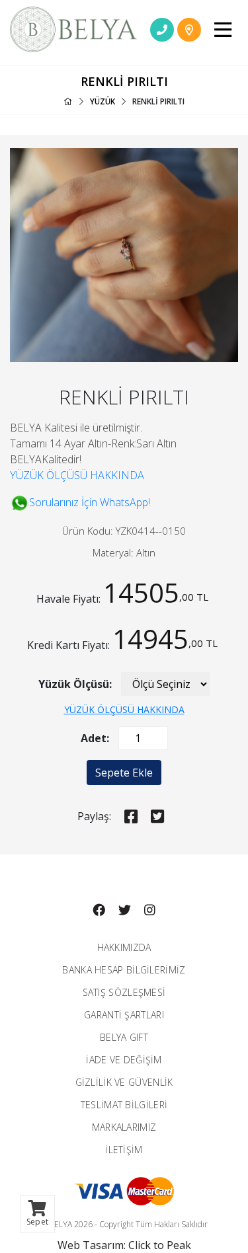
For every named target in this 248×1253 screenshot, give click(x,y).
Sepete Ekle (124, 772)
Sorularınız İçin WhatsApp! (89, 502)
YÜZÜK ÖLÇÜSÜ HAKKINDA (77, 475)
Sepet (37, 1221)
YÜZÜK (102, 101)
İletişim (123, 1149)
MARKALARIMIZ (124, 1127)
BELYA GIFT (124, 1037)
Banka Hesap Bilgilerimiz (123, 970)
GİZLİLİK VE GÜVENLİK (124, 1082)
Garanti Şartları (124, 1014)
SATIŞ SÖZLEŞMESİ (124, 992)
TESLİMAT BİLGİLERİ (124, 1104)
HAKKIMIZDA (124, 947)
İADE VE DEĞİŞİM (124, 1059)
